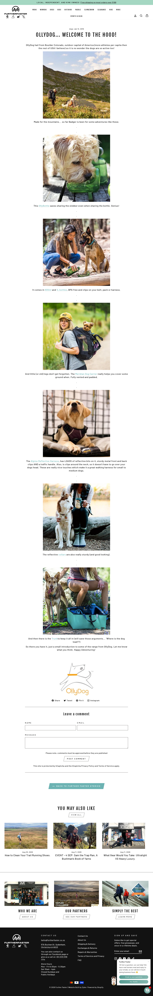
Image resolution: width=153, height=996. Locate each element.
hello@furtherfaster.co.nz (53, 940)
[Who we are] (27, 894)
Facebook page (59, 954)
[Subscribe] (140, 951)
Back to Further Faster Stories (78, 786)
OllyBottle (44, 205)
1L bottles (62, 289)
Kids (59, 10)
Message (31, 735)
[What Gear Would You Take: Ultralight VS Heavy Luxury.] (125, 836)
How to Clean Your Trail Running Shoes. (27, 855)
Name (28, 723)
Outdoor (68, 10)
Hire (111, 10)
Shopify (100, 987)
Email (81, 723)
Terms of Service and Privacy (91, 956)
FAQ (79, 960)
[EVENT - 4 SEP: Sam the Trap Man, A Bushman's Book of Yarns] (76, 836)
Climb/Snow (89, 10)
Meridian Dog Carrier (86, 373)
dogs (71, 29)
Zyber (84, 987)
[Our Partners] (76, 894)
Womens (43, 10)
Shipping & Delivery (86, 944)
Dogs (52, 10)
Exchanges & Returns (87, 948)
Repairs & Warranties (87, 952)
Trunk (55, 638)
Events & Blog (76, 16)
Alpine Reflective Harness (45, 461)
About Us (27, 917)
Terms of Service (106, 766)
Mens (34, 10)
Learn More (125, 917)
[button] (147, 990)
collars (62, 554)
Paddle (78, 10)
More (118, 10)
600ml (48, 289)
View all (76, 815)
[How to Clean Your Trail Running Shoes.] (27, 836)
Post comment (76, 759)
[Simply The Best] (125, 894)
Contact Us (83, 936)
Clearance (102, 10)
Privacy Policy (87, 766)
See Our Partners (76, 917)
